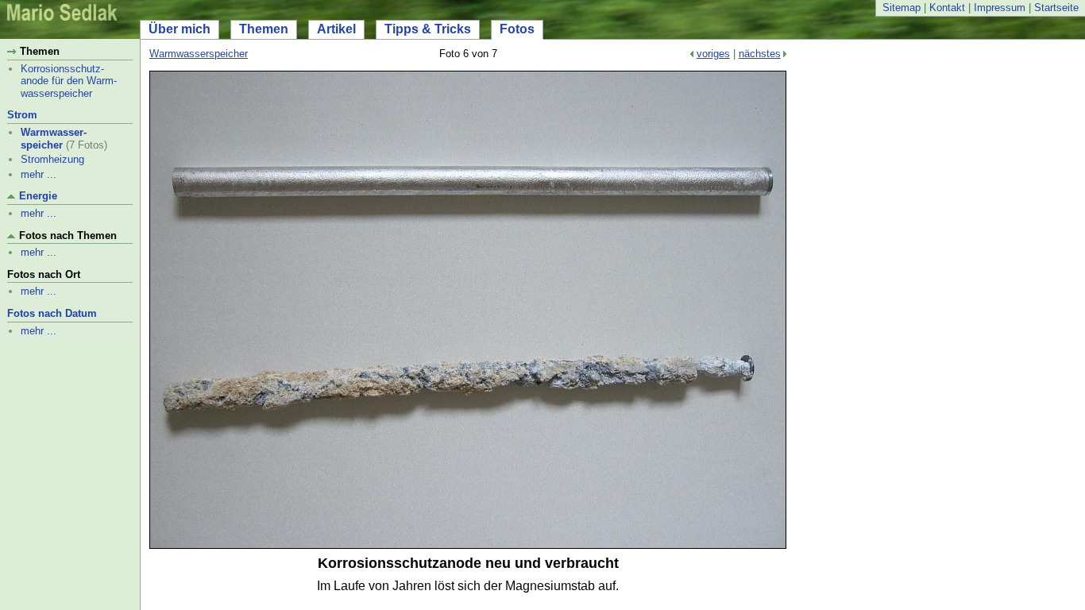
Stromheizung (52, 159)
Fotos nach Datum (52, 313)
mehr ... (38, 174)
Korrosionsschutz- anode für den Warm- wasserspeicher (69, 81)
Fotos (517, 29)
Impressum (999, 8)
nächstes (760, 54)
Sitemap (901, 8)
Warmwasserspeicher (198, 54)
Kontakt (947, 8)
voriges (713, 54)
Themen (263, 29)
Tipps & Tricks (427, 29)
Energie (38, 196)
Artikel (336, 29)
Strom (22, 115)
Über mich (179, 29)
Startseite (1056, 8)
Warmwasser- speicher (54, 138)
